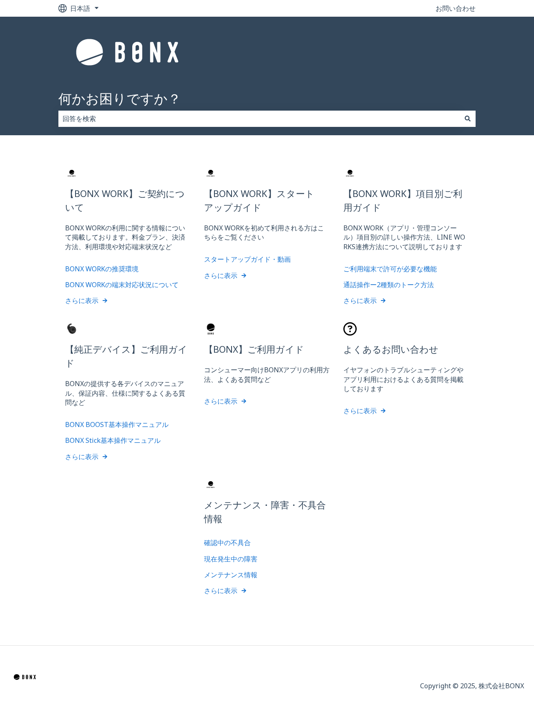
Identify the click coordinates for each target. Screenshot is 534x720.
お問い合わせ (456, 8)
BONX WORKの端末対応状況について (122, 284)
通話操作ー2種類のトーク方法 (388, 284)
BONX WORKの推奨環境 (102, 268)
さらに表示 (81, 300)
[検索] (468, 118)
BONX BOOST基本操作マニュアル (117, 424)
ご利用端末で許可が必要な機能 (390, 268)
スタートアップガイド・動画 (247, 259)
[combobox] (259, 118)
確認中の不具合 (227, 542)
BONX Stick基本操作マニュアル (113, 440)
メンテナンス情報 (230, 574)
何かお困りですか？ (119, 98)
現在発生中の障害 (230, 558)
